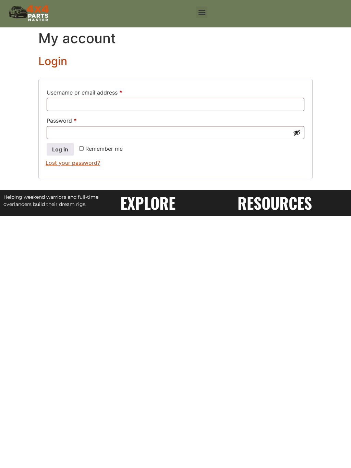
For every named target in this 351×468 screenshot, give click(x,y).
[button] (201, 12)
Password (73, 119)
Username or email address (96, 91)
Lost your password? (73, 162)
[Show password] (297, 132)
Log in (60, 149)
